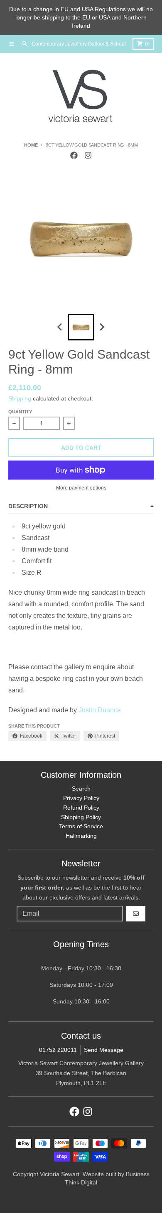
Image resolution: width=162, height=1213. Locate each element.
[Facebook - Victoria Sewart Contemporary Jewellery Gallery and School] (74, 155)
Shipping (19, 398)
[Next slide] (102, 327)
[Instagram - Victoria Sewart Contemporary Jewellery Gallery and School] (88, 155)
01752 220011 (58, 1050)
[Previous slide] (60, 327)
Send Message (103, 1050)
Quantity (20, 411)
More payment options (81, 488)
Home (30, 144)
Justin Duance (100, 710)
